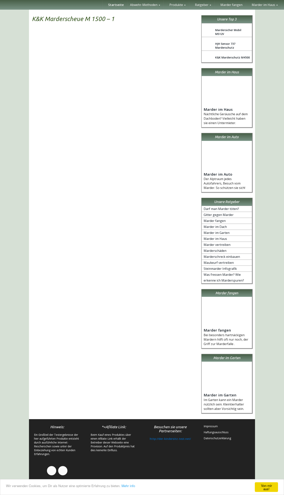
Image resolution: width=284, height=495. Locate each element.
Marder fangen (231, 5)
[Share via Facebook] (279, 154)
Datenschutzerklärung (217, 438)
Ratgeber (201, 5)
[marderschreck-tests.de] (3, 5)
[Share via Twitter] (279, 172)
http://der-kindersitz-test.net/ (170, 439)
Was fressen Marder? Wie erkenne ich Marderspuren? (224, 277)
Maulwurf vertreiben (219, 263)
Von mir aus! (266, 487)
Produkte (176, 5)
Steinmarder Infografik (220, 269)
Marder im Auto (218, 174)
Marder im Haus (218, 109)
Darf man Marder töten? (221, 209)
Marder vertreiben (217, 245)
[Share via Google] (279, 163)
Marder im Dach (215, 227)
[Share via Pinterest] (279, 181)
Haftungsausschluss (216, 432)
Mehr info (128, 485)
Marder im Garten (217, 233)
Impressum (211, 426)
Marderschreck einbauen (222, 257)
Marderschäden (215, 251)
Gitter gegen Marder (219, 215)
